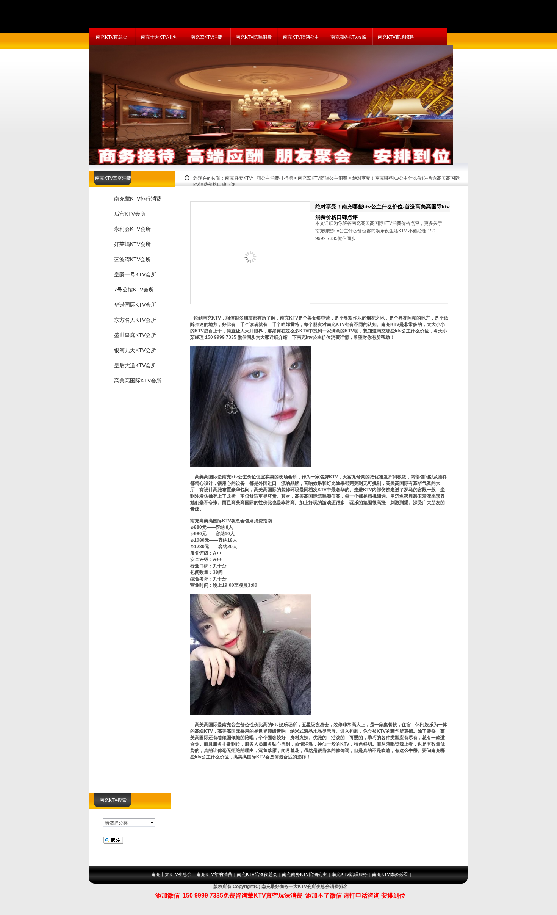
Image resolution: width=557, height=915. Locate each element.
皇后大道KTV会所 (135, 365)
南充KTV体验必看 (390, 874)
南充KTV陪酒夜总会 (257, 874)
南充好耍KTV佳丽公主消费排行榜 (259, 178)
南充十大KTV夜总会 (171, 874)
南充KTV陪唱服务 (350, 874)
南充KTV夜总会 (111, 37)
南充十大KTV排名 (159, 37)
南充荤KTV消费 (206, 37)
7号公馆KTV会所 (134, 290)
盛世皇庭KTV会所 (135, 335)
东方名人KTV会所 (135, 320)
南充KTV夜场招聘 (396, 37)
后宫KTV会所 (130, 214)
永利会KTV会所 (132, 229)
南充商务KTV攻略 (348, 37)
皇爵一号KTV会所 (135, 274)
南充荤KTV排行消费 (137, 199)
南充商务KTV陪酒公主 (304, 874)
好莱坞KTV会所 (132, 244)
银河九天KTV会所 (135, 350)
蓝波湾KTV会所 (132, 259)
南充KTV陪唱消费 (254, 37)
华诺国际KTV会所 (135, 305)
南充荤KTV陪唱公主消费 (322, 178)
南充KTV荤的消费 (214, 874)
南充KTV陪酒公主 (301, 37)
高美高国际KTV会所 (137, 381)
